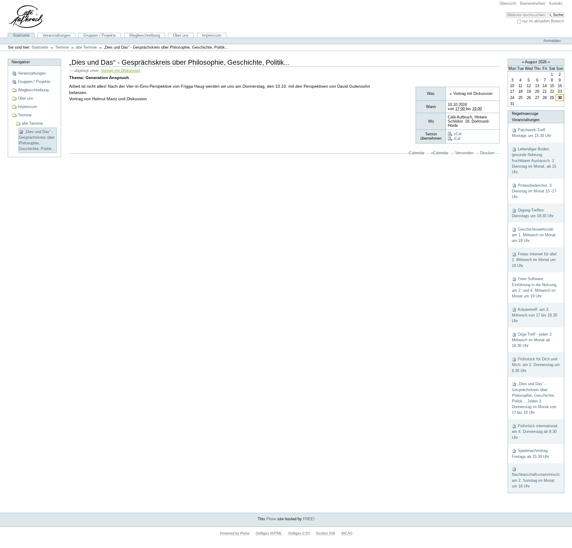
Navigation (21, 62)
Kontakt (555, 3)
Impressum (211, 35)
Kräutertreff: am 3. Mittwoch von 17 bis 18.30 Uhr (534, 315)
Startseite (21, 35)
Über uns (181, 35)
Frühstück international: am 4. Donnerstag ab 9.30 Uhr (535, 431)
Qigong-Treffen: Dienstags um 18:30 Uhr (533, 213)
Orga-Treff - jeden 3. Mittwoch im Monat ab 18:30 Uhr (532, 340)
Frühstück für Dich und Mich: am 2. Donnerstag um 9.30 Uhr (536, 365)
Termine (62, 47)
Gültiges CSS (299, 533)
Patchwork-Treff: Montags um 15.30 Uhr (531, 133)
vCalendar (439, 153)
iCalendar (416, 153)
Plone (271, 519)
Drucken (487, 153)
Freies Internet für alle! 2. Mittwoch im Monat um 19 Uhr (534, 260)
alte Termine (86, 47)
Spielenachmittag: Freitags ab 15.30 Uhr (530, 453)
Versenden (464, 153)
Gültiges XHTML (269, 533)
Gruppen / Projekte (99, 35)
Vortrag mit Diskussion (120, 71)
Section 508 (325, 533)
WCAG (346, 533)
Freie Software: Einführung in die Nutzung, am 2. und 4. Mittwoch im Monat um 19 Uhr (534, 287)
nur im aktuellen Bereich (543, 21)
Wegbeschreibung (144, 35)
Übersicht (508, 3)
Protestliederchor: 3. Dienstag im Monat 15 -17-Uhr (534, 191)
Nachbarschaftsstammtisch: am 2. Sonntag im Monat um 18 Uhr (536, 480)
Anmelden (552, 40)
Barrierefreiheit (532, 3)
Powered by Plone (235, 533)
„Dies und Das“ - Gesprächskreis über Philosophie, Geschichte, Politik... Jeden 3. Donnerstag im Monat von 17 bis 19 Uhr (534, 398)
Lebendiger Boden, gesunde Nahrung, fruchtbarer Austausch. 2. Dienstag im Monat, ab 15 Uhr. (534, 160)
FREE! (309, 519)
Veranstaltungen (56, 35)
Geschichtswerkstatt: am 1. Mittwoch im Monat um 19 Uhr (534, 235)
